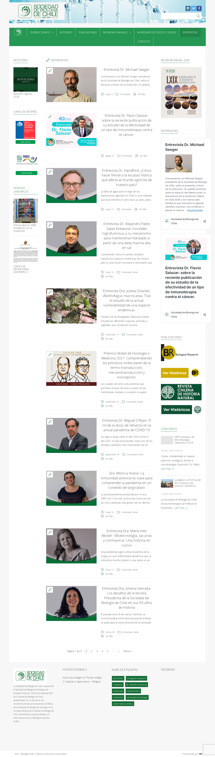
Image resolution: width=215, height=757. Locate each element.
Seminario (118, 697)
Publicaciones (88, 32)
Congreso (117, 684)
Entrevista (118, 690)
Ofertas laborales (20, 189)
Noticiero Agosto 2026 (22, 95)
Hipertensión (133, 690)
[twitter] (193, 8)
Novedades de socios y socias (156, 32)
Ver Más (141, 94)
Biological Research (136, 678)
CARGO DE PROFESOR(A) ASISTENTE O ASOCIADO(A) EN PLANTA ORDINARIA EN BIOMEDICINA (24, 269)
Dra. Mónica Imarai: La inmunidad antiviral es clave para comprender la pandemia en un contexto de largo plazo (127, 480)
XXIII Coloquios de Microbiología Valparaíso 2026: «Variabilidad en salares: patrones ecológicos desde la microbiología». (186, 439)
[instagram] (187, 8)
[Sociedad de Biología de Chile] (37, 11)
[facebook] (199, 8)
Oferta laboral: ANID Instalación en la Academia (24, 228)
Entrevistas (190, 32)
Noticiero (66, 32)
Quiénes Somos (40, 32)
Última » (127, 651)
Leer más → (167, 468)
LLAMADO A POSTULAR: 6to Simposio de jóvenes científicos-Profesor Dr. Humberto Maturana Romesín (188, 483)
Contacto (143, 41)
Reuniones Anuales (115, 32)
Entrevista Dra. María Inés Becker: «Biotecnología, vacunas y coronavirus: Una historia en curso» (127, 537)
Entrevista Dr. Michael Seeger (126, 69)
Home (135, 272)
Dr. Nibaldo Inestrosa (136, 684)
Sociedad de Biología (137, 697)
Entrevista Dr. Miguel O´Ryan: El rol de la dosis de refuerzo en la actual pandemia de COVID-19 (126, 425)
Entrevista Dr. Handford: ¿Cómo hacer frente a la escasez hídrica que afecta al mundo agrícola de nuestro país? (127, 177)
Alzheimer (118, 678)
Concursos (169, 429)
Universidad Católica (123, 703)
